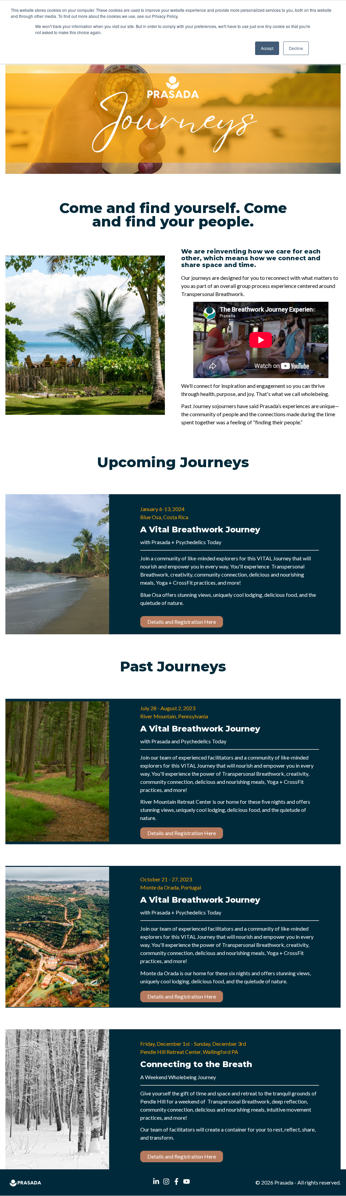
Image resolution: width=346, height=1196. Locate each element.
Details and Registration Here (181, 621)
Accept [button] (267, 48)
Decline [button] (296, 48)
